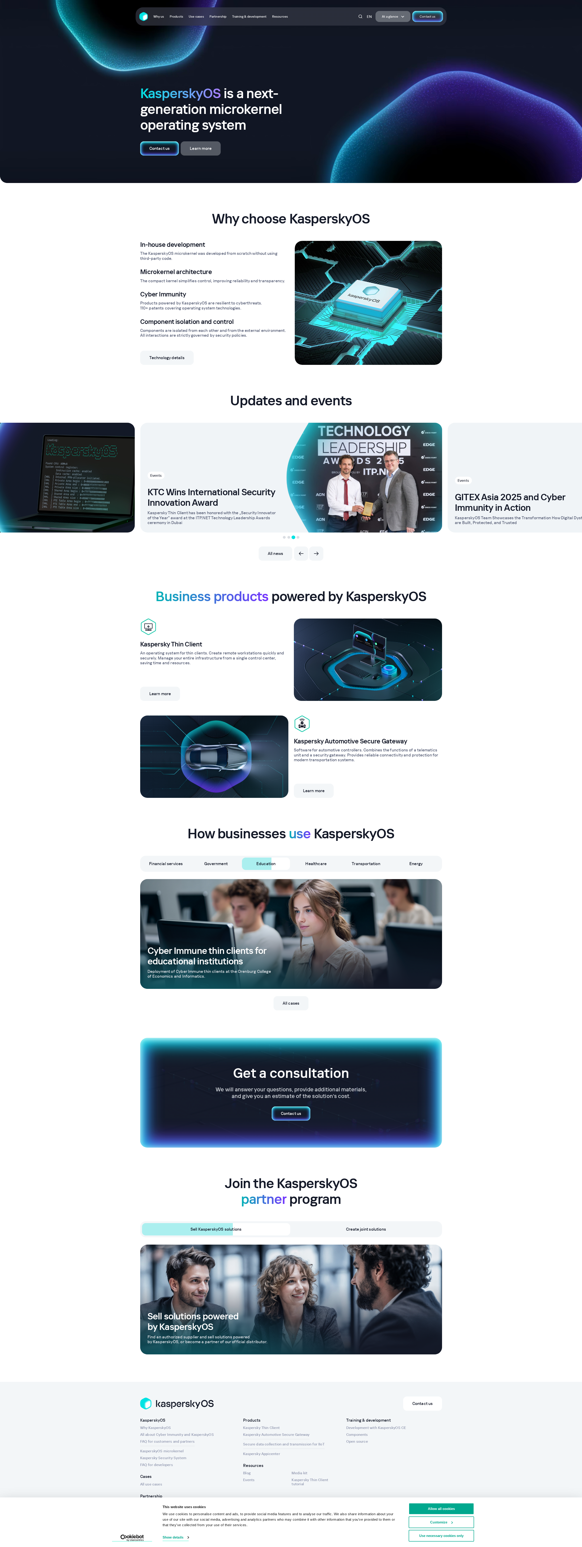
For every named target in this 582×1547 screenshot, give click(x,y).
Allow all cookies (441, 1509)
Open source (357, 1441)
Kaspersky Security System (163, 1458)
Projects (157, 465)
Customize (438, 1522)
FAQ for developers (156, 1465)
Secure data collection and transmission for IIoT (284, 1444)
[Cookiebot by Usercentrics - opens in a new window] (132, 1538)
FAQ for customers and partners (167, 1441)
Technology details (167, 357)
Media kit (299, 1473)
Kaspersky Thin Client (261, 1428)
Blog (247, 1473)
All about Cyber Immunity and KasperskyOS (177, 1434)
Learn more (201, 148)
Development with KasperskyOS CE (376, 1428)
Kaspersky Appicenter (261, 1454)
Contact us (427, 16)
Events (463, 480)
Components (357, 1434)
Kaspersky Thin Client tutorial (310, 1482)
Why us (158, 16)
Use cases (196, 16)
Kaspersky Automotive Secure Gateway (276, 1434)
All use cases (151, 1484)
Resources (280, 16)
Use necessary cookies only (441, 1536)
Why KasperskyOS (155, 1428)
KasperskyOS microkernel (162, 1451)
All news (275, 553)
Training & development (249, 16)
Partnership (218, 16)
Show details (173, 1537)
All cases (291, 1003)
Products (176, 16)
